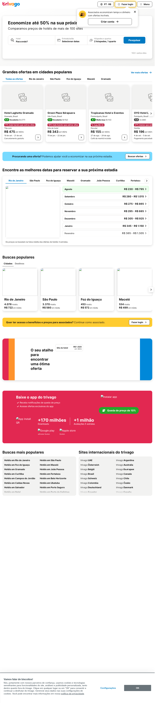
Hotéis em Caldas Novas (17, 483)
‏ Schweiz (88, 478)
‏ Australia (124, 465)
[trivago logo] (11, 4)
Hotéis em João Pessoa (52, 469)
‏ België (87, 469)
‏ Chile (122, 478)
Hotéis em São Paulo (50, 460)
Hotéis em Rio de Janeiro (17, 460)
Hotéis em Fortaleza (50, 474)
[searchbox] (34, 41)
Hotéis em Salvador (14, 487)
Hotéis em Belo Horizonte (53, 478)
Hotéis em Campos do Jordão (19, 478)
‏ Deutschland (90, 487)
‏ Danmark (124, 487)
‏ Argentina (125, 460)
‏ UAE (86, 460)
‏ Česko (123, 483)
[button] (31, 40)
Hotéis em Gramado (14, 469)
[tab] (14, 79)
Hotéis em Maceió (49, 465)
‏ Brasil (87, 474)
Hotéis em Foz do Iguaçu (17, 465)
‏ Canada (124, 474)
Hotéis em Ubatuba (50, 483)
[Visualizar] (38, 137)
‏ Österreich (89, 465)
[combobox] (31, 40)
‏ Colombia (89, 483)
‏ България (125, 469)
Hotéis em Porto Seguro (52, 487)
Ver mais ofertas (139, 72)
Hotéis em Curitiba (14, 474)
